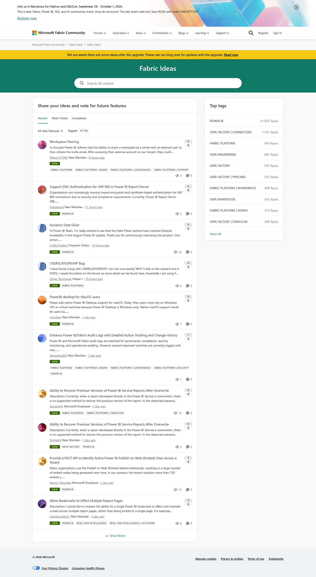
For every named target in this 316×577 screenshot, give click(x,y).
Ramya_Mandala (60, 483)
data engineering (223, 154)
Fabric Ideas (76, 44)
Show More (117, 536)
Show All (215, 234)
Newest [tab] (43, 118)
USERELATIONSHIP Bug (67, 263)
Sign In (277, 33)
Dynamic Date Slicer (65, 225)
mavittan (55, 317)
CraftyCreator (58, 245)
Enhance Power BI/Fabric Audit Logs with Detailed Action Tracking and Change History (113, 335)
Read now (231, 55)
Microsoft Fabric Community (48, 44)
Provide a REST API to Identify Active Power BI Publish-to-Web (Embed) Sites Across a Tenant (113, 460)
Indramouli (57, 207)
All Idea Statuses (48, 131)
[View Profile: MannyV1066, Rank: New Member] (42, 145)
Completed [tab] (79, 118)
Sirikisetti (55, 440)
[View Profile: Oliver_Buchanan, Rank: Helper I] (42, 266)
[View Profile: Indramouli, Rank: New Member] (42, 190)
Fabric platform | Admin (228, 210)
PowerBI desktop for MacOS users (75, 297)
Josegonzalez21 (60, 516)
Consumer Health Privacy (88, 568)
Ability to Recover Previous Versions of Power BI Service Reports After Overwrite (109, 390)
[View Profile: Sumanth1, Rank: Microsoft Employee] (42, 393)
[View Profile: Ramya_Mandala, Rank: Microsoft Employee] (42, 461)
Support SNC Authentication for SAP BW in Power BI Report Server (99, 186)
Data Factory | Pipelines (228, 177)
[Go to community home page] (58, 33)
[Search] (251, 33)
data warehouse (222, 199)
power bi (216, 121)
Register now (27, 18)
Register (263, 33)
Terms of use (256, 558)
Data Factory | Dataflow (228, 222)
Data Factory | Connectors (231, 132)
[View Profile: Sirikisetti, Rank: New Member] (42, 427)
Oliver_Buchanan (61, 279)
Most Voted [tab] (59, 118)
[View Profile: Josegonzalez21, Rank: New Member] (42, 504)
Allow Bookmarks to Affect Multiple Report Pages (86, 500)
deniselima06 (58, 355)
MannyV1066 (59, 157)
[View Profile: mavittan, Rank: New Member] (42, 300)
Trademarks (276, 558)
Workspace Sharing (64, 141)
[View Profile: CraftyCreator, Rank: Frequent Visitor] (42, 228)
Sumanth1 (56, 406)
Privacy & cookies (232, 558)
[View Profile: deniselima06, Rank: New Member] (42, 338)
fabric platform (222, 143)
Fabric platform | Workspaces (233, 188)
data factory (220, 166)
